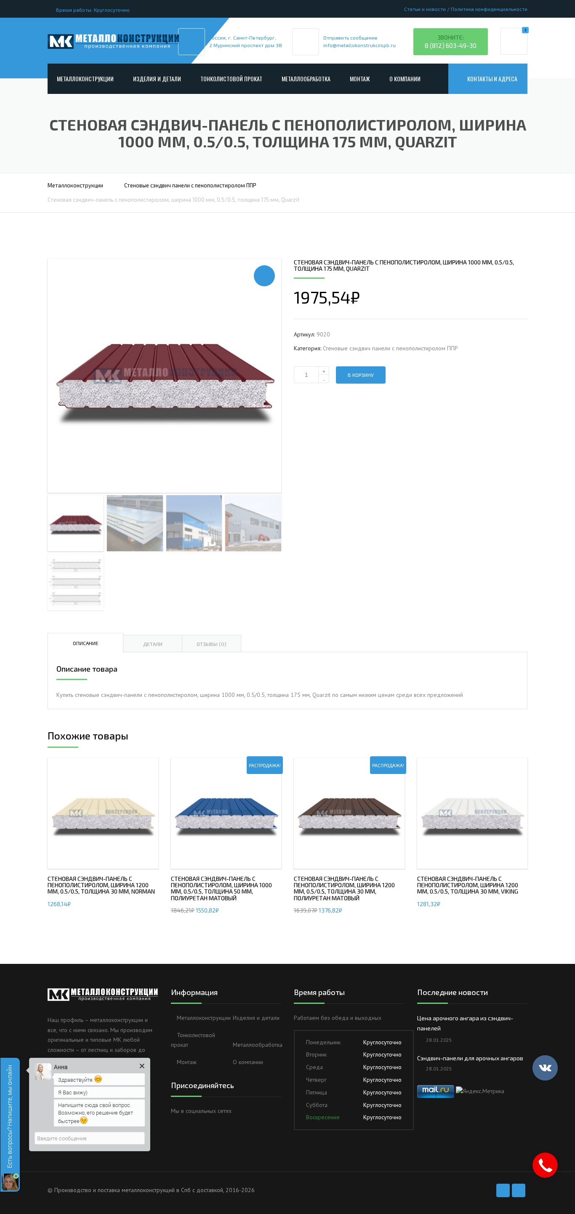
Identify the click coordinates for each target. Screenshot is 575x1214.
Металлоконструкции (85, 78)
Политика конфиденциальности (489, 9)
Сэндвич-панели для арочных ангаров (470, 1058)
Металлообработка (306, 78)
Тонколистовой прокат (231, 78)
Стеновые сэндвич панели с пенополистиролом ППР (190, 185)
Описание (85, 643)
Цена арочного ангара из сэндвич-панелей (465, 1023)
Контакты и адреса (492, 78)
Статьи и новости (425, 9)
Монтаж (360, 78)
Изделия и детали (157, 78)
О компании (405, 78)
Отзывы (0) (211, 644)
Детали (152, 644)
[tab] (85, 642)
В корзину (361, 375)
